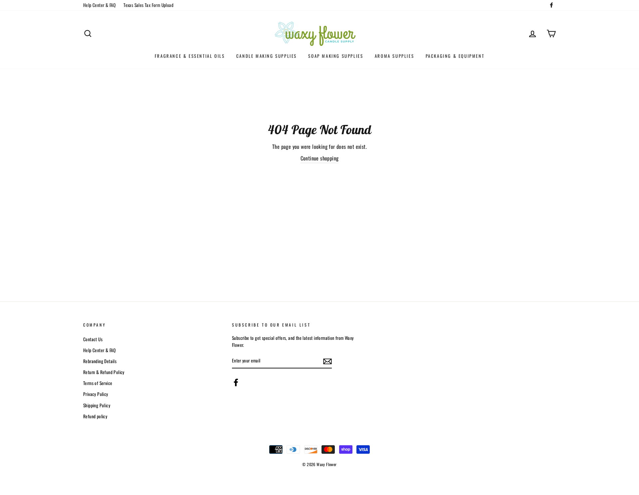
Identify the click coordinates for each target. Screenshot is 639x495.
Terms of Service (97, 383)
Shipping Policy (96, 405)
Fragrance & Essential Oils (190, 55)
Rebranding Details (99, 361)
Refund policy (95, 416)
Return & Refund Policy (103, 372)
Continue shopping (320, 158)
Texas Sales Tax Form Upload (148, 5)
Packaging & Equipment (455, 55)
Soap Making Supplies (335, 55)
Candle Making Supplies (266, 55)
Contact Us (93, 339)
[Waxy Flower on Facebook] (236, 382)
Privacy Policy (95, 394)
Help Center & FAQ (99, 5)
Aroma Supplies (394, 55)
